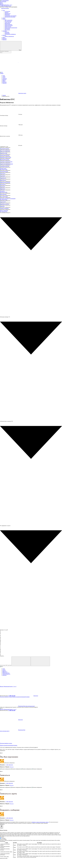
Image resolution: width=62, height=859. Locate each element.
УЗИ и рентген (8, 22)
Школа (3, 37)
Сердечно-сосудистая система (6, 161)
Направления (7, 13)
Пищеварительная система (5, 157)
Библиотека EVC (6, 672)
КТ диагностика (8, 21)
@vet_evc (12, 766)
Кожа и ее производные (5, 150)
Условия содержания (4, 208)
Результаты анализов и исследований (7, 198)
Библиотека (7, 14)
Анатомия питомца (5, 212)
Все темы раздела (3, 169)
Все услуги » (7, 29)
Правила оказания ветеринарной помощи (20, 696)
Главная (1, 73)
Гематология (2, 173)
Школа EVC (4, 671)
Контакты (4, 38)
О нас (3, 10)
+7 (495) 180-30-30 (9, 764)
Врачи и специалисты (9, 36)
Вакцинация (7, 23)
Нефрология (2, 188)
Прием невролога (8, 24)
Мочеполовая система (4, 159)
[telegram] (9, 685)
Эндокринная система (4, 166)
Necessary (3, 838)
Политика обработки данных (6, 696)
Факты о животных (4, 210)
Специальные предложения (10, 15)
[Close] (0, 755)
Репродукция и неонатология (11, 27)
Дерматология (3, 177)
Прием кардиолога (9, 25)
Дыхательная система (4, 148)
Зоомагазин (7, 33)
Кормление (2, 206)
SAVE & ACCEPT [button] (3, 858)
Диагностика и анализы (7, 421)
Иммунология (3, 180)
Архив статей (3, 201)
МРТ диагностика (8, 20)
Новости (6, 12)
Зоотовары (4, 30)
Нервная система (3, 153)
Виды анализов (3, 194)
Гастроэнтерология (4, 171)
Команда (4, 35)
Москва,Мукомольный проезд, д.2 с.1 (6, 4)
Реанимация (7, 28)
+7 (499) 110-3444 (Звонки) (5, 5)
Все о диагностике (4, 196)
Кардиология (2, 184)
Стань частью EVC (6, 674)
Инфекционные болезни (5, 182)
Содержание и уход (5, 525)
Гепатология (2, 175)
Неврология (2, 186)
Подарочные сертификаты (10, 34)
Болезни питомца (5, 316)
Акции (3, 17)
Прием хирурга (8, 26)
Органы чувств (3, 168)
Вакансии (4, 39)
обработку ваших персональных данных (40, 822)
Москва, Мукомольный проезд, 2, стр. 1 (8, 686)
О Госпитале (7, 11)
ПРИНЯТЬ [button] (2, 824)
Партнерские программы (10, 16)
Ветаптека (7, 32)
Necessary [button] (2, 837)
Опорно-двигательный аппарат (6, 163)
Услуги (3, 19)
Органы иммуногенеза (4, 155)
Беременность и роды (4, 203)
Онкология (2, 190)
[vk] (27, 685)
